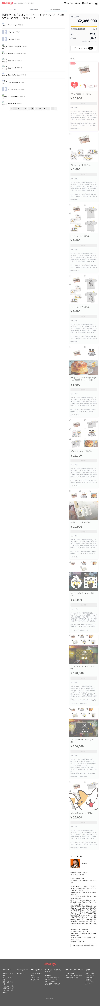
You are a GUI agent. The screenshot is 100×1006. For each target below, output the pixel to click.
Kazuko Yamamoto (14, 53)
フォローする (84, 48)
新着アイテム (35, 980)
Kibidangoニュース (51, 980)
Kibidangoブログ (50, 982)
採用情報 (88, 980)
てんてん (11, 32)
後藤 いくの (12, 60)
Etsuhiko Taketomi (14, 75)
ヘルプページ (90, 975)
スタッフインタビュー (52, 977)
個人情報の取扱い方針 (72, 978)
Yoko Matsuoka (13, 82)
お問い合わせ (90, 978)
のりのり (11, 39)
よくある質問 (90, 973)
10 (40, 108)
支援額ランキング (8, 988)
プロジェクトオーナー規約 (73, 975)
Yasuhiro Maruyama (14, 46)
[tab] (33, 9)
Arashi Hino (12, 103)
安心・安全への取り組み (52, 984)
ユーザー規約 (69, 973)
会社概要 (48, 975)
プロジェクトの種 (8, 986)
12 (48, 108)
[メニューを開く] (96, 3)
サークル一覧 (21, 973)
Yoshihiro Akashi (13, 96)
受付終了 (83, 103)
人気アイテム (35, 978)
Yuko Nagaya (12, 25)
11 (44, 108)
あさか (84, 863)
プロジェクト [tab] (12, 9)
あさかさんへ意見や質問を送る (85, 945)
